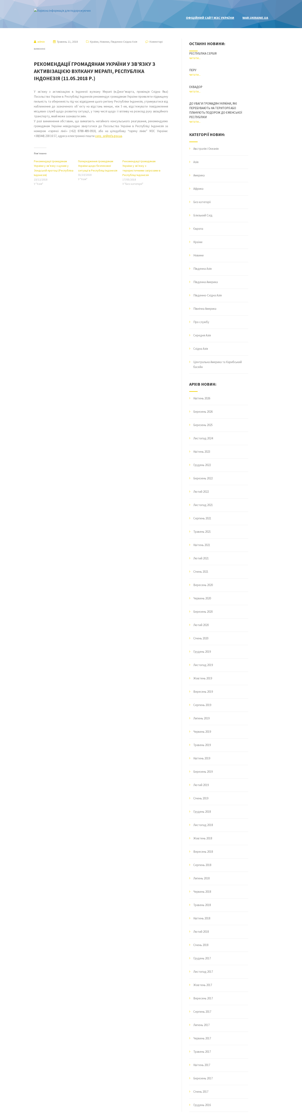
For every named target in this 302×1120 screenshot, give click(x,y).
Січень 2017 (200, 1092)
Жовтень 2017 (202, 985)
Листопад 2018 (203, 825)
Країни (94, 41)
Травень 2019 (202, 745)
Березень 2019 (203, 772)
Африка (198, 189)
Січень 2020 (200, 638)
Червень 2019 (202, 732)
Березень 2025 (203, 425)
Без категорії (202, 202)
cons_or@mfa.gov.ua (108, 136)
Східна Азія (200, 349)
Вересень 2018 (203, 852)
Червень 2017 (202, 1038)
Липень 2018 (201, 878)
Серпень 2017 (202, 1012)
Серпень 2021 (202, 518)
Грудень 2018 (202, 812)
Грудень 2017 (202, 958)
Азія (195, 162)
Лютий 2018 (201, 932)
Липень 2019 (201, 718)
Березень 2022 (203, 478)
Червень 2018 (202, 892)
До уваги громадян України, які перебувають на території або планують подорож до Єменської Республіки (215, 110)
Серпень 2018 (202, 865)
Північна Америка (204, 309)
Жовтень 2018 (202, 838)
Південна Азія (202, 269)
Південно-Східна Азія (124, 41)
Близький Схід (202, 215)
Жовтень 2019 (202, 678)
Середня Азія (202, 335)
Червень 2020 (202, 598)
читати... (195, 58)
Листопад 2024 (203, 438)
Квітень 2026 (201, 398)
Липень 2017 (201, 1025)
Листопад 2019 (203, 665)
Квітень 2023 (201, 452)
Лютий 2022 (201, 492)
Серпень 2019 (202, 705)
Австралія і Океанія (206, 149)
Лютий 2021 (201, 558)
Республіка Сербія (203, 53)
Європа (198, 229)
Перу (192, 70)
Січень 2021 (200, 572)
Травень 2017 (202, 1052)
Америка (199, 175)
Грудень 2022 (202, 465)
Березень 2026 (203, 412)
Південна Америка (205, 282)
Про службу (201, 322)
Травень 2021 (202, 532)
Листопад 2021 (203, 505)
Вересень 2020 (203, 585)
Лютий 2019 (201, 785)
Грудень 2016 (202, 1105)
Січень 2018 (200, 945)
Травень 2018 (202, 905)
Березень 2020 (203, 612)
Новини (104, 41)
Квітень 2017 (201, 1065)
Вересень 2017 (203, 998)
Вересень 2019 (203, 692)
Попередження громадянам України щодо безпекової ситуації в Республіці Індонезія (97, 165)
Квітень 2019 (201, 758)
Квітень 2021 (201, 545)
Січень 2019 (200, 798)
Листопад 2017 (203, 972)
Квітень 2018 (201, 918)
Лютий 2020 (201, 625)
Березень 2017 (203, 1078)
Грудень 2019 (202, 652)
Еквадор (195, 87)
